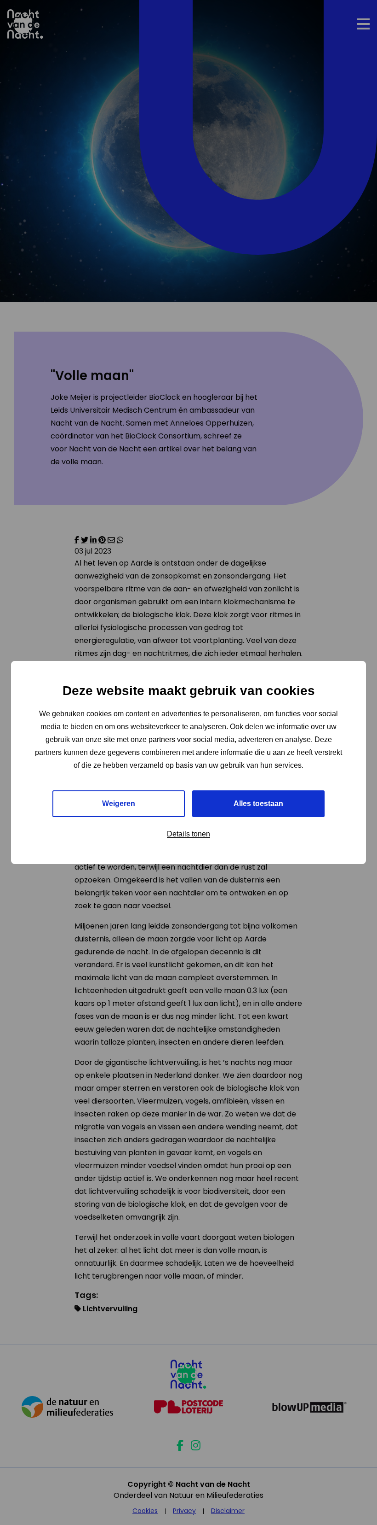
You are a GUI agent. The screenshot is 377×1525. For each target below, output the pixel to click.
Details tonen (188, 834)
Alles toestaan (258, 803)
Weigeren (118, 803)
